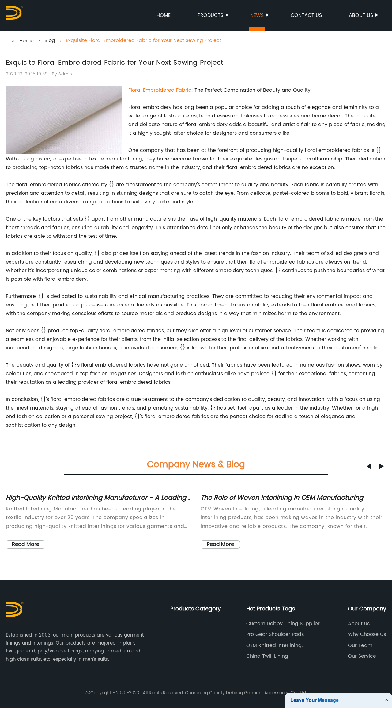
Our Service (362, 656)
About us (361, 15)
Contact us (306, 15)
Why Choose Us (367, 634)
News (257, 15)
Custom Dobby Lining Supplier (283, 623)
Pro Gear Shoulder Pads (275, 634)
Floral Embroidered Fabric (159, 90)
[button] (369, 466)
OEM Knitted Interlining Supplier (274, 645)
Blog (49, 40)
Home (163, 15)
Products (210, 15)
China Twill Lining (267, 656)
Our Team (360, 645)
